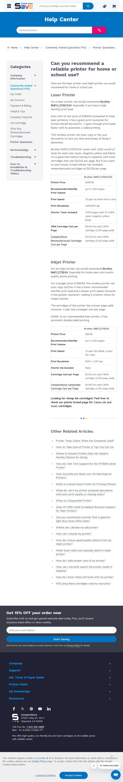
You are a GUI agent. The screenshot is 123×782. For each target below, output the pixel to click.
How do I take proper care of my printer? (80, 560)
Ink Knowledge (19, 149)
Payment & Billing (20, 105)
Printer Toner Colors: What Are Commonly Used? (85, 440)
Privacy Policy (73, 645)
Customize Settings (45, 775)
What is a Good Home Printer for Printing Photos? (86, 484)
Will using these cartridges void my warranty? (83, 583)
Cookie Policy (39, 761)
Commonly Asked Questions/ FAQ (21, 87)
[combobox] (65, 6)
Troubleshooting (20, 156)
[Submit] (88, 6)
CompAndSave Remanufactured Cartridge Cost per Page (66, 240)
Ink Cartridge (18, 122)
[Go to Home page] (24, 6)
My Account (17, 99)
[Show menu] (9, 6)
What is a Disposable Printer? (74, 500)
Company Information (17, 77)
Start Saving (61, 639)
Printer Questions (21, 141)
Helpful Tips (17, 111)
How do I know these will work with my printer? (85, 577)
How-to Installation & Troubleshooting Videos (20, 168)
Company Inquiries (21, 117)
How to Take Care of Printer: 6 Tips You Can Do (85, 447)
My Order (16, 94)
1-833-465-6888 (35, 726)
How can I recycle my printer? (74, 533)
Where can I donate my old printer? (77, 527)
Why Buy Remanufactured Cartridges (20, 132)
